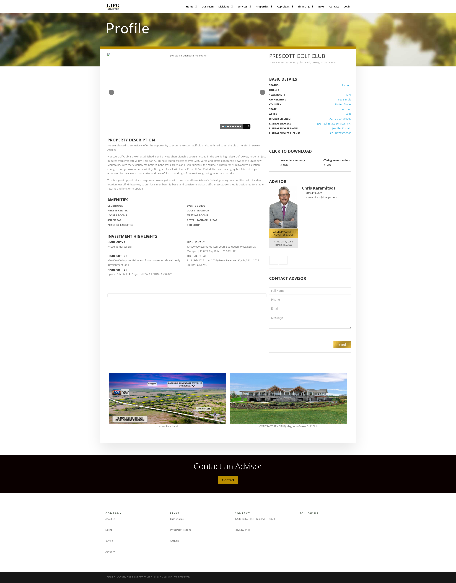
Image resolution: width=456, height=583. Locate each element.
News (321, 6)
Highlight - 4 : (196, 256)
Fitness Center (117, 210)
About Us (110, 518)
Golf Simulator (198, 210)
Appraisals (283, 6)
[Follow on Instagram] (315, 520)
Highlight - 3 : (117, 256)
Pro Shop (193, 225)
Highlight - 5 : (117, 269)
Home (189, 6)
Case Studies (176, 518)
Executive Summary (293, 160)
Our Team (208, 6)
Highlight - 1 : (117, 242)
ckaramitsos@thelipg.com (321, 197)
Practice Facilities (120, 225)
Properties (262, 6)
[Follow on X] (307, 520)
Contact (334, 6)
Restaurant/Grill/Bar (202, 220)
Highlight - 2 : (196, 242)
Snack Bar (114, 220)
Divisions (223, 6)
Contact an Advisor (228, 465)
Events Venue (196, 205)
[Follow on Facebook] (300, 520)
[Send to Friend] (283, 260)
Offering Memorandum (336, 160)
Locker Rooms (117, 215)
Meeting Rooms (197, 215)
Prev (111, 92)
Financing (304, 6)
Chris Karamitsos (318, 188)
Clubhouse (115, 205)
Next (262, 92)
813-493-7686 (314, 193)
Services (242, 6)
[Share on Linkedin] (274, 260)
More (168, 389)
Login (347, 6)
